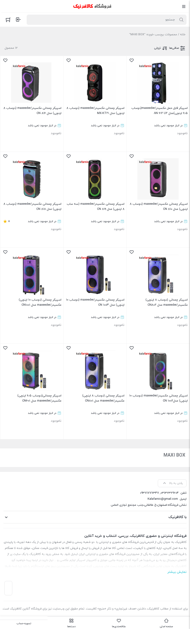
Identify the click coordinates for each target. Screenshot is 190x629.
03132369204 (170, 493)
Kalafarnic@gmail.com (163, 499)
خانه (182, 34)
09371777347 (149, 493)
